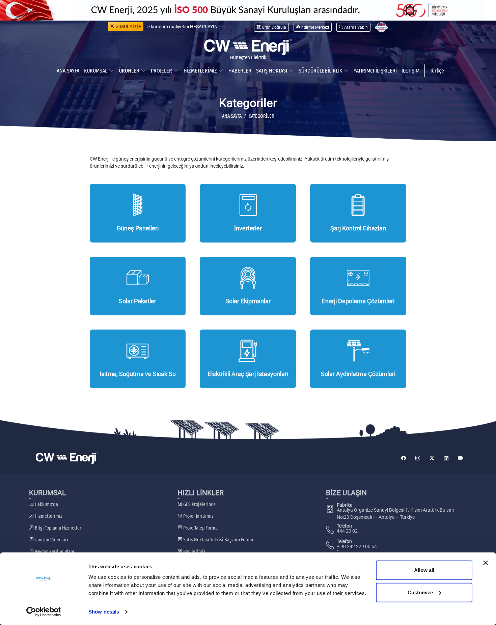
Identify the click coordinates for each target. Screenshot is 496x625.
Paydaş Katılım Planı (54, 552)
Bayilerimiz (193, 552)
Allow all (424, 570)
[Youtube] (460, 458)
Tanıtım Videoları (51, 540)
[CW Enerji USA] (381, 27)
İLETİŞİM (410, 70)
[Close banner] (485, 563)
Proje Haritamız (198, 516)
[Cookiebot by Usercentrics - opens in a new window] (43, 612)
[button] (353, 27)
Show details (103, 612)
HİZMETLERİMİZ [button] (201, 70)
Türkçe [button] (437, 70)
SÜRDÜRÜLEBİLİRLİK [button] (321, 70)
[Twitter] (432, 458)
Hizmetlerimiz (48, 516)
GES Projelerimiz (199, 504)
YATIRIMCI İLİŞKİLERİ (375, 70)
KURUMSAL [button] (96, 70)
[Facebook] (403, 458)
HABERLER (239, 70)
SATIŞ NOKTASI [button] (272, 70)
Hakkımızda (46, 504)
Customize (420, 592)
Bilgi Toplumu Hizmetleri (58, 528)
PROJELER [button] (162, 70)
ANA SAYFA (68, 70)
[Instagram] (418, 458)
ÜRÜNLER (130, 70)
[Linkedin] (446, 458)
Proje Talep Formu (200, 528)
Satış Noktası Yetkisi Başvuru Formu (217, 540)
